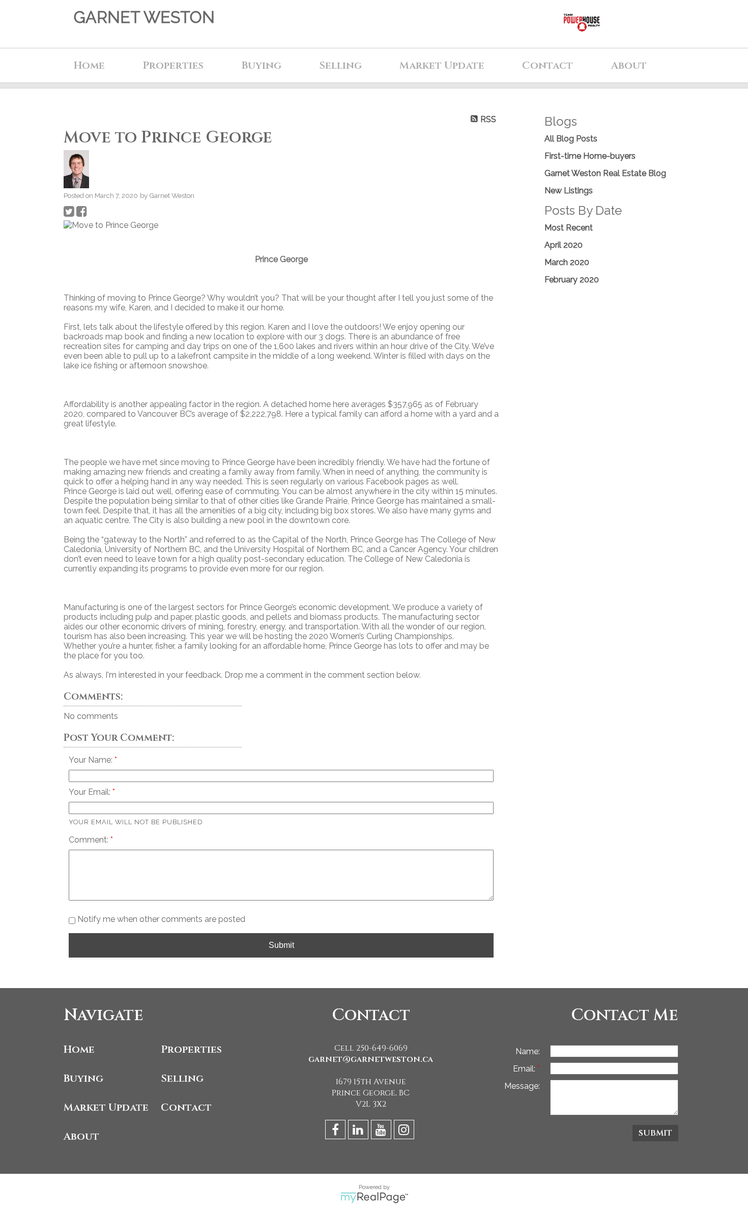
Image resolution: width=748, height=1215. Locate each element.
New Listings (568, 190)
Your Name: (91, 760)
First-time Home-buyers (590, 156)
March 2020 (566, 262)
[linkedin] (359, 1131)
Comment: (89, 840)
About (81, 1136)
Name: (527, 1051)
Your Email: (90, 792)
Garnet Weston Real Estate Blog (605, 173)
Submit (281, 945)
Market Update (106, 1107)
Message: (522, 1086)
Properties (191, 1049)
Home (89, 65)
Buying (83, 1078)
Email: (525, 1069)
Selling (182, 1078)
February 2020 (571, 279)
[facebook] (336, 1131)
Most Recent (568, 228)
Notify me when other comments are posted (160, 919)
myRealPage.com (374, 1198)
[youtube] (382, 1131)
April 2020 (563, 245)
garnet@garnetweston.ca (370, 1059)
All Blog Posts (570, 138)
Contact (547, 65)
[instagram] (405, 1131)
